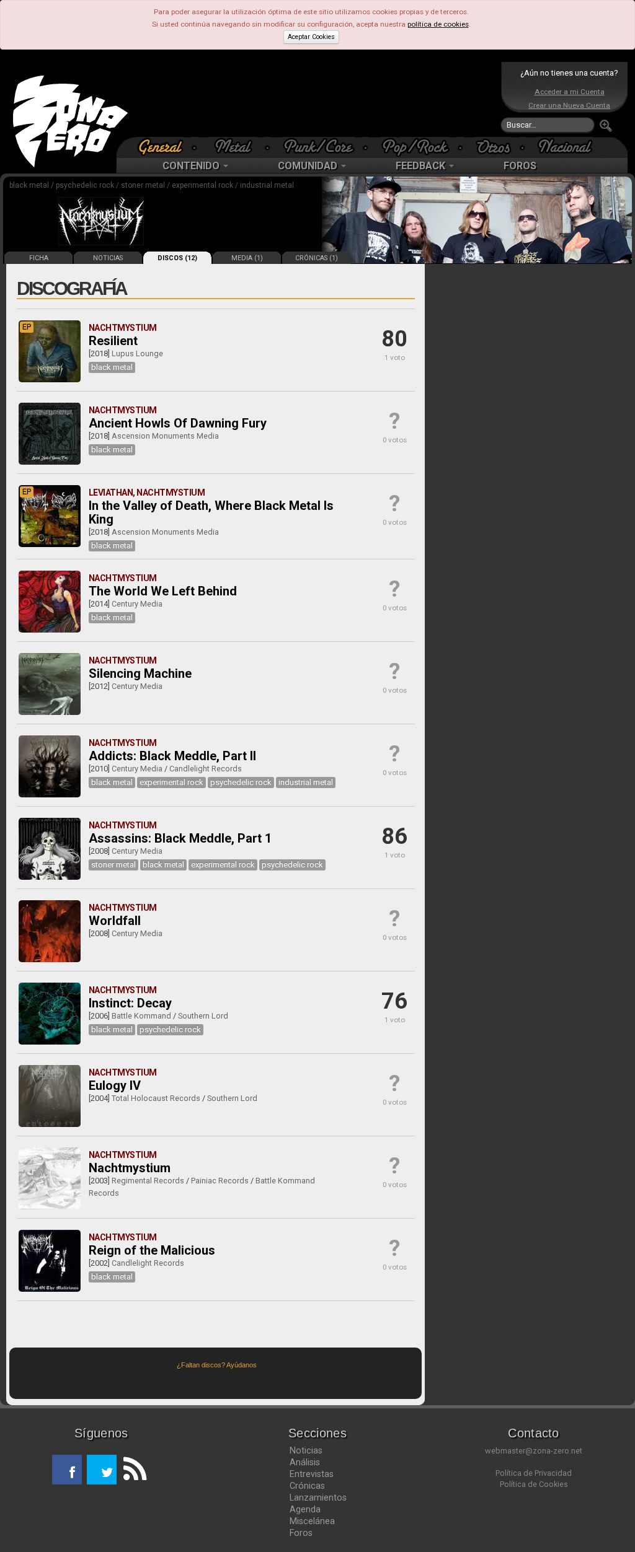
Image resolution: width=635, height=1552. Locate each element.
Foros (301, 1533)
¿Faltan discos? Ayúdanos (217, 1365)
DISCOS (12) (177, 258)
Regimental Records (148, 1180)
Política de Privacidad (533, 1473)
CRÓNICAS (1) (316, 258)
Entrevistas (312, 1474)
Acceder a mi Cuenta (570, 91)
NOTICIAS (108, 258)
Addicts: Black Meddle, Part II (172, 756)
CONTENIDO (192, 166)
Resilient (113, 341)
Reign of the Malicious (152, 1250)
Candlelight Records (205, 768)
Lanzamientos (318, 1497)
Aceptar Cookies (311, 37)
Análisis (305, 1462)
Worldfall (115, 920)
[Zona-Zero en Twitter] (102, 1469)
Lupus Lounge (137, 353)
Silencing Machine (140, 673)
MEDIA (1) (247, 258)
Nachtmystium (130, 1168)
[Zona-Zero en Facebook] (67, 1469)
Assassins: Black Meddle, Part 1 (180, 838)
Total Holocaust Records (156, 1098)
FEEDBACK (422, 166)
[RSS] (131, 1469)
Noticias (306, 1450)
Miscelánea (312, 1521)
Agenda (305, 1509)
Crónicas (307, 1486)
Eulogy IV (115, 1085)
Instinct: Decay (130, 1003)
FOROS (520, 166)
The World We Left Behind (163, 591)
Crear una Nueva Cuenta (569, 105)
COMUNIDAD (309, 166)
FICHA (38, 258)
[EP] (50, 379)
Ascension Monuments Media (165, 436)
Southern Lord (203, 1015)
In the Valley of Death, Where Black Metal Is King (211, 512)
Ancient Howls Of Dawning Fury (178, 423)
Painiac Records (220, 1180)
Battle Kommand (141, 1015)
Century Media (137, 603)
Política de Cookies (534, 1484)
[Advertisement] (314, 99)
